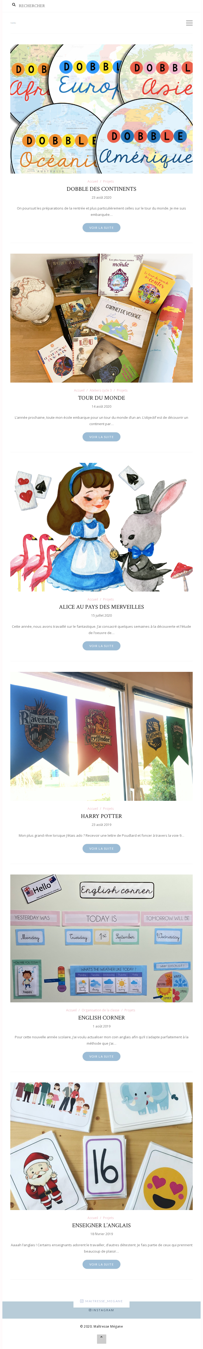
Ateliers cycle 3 (101, 390)
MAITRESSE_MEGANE (104, 1301)
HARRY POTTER (101, 816)
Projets (108, 181)
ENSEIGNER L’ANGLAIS (101, 1225)
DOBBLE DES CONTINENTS (101, 189)
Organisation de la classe (100, 1010)
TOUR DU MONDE (101, 398)
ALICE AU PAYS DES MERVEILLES (101, 607)
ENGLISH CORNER (101, 1018)
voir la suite (101, 227)
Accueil (92, 181)
